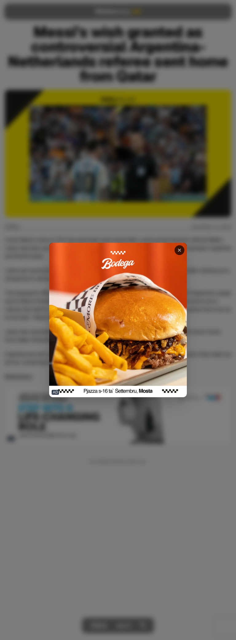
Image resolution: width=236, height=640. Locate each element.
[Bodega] (118, 320)
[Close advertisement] (179, 250)
